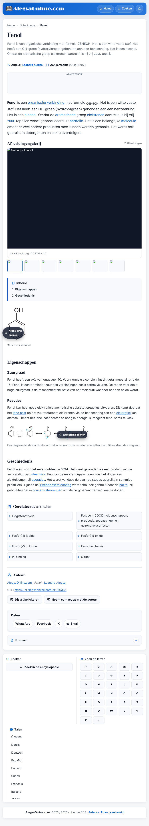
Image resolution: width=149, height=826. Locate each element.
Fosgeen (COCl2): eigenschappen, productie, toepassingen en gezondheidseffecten (104, 520)
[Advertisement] (74, 84)
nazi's (123, 485)
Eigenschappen (26, 289)
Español (16, 760)
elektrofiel (123, 413)
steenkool (38, 474)
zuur (10, 121)
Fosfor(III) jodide (23, 535)
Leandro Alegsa (32, 65)
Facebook (44, 623)
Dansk (15, 744)
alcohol (30, 115)
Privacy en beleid (112, 812)
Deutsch (17, 752)
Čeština (16, 737)
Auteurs (93, 812)
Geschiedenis (25, 295)
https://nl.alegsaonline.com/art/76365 (41, 590)
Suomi (15, 776)
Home (11, 25)
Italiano (16, 791)
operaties (38, 479)
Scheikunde (27, 25)
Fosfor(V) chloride (24, 546)
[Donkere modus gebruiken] (139, 9)
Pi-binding (19, 557)
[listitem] (15, 266)
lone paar (19, 413)
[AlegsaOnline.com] (35, 8)
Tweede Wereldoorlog (55, 485)
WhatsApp (22, 623)
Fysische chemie (92, 546)
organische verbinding (46, 102)
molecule (128, 121)
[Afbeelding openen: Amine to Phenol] (74, 198)
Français (17, 784)
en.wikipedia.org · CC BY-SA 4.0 (28, 253)
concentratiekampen (47, 490)
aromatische (65, 115)
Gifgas (85, 557)
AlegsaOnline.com (20, 582)
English (16, 768)
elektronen (95, 115)
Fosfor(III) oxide (92, 535)
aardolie (76, 121)
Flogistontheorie (23, 516)
